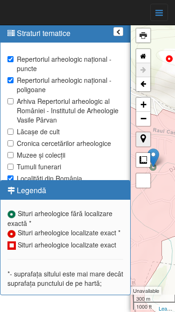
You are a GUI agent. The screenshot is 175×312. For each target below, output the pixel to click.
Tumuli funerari (39, 166)
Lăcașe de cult (38, 131)
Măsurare (143, 160)
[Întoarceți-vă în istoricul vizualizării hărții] (143, 84)
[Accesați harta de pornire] (143, 56)
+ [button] (143, 104)
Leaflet (166, 308)
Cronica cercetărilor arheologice (64, 143)
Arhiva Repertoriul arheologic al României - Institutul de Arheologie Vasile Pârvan (68, 110)
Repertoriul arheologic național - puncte (64, 63)
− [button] (143, 118)
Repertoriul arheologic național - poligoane (64, 84)
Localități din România (49, 178)
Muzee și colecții (41, 155)
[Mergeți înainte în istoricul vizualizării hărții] (143, 70)
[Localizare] (143, 139)
